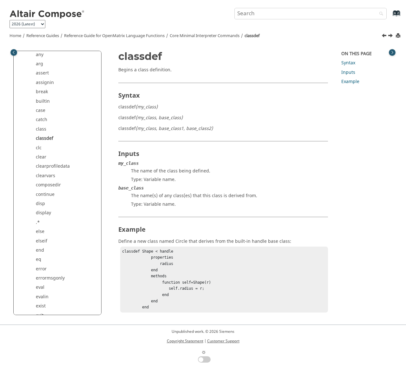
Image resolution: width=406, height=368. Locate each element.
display (43, 213)
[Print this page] (398, 36)
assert (42, 73)
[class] (384, 36)
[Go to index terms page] (390, 16)
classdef (252, 36)
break (42, 91)
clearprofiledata (53, 166)
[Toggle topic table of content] (392, 52)
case (40, 110)
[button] (33, 55)
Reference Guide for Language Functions (114, 36)
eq (38, 259)
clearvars (45, 175)
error (41, 269)
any (39, 54)
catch (41, 119)
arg (39, 64)
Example (350, 81)
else (40, 231)
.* (38, 222)
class (41, 129)
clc (39, 148)
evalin (42, 297)
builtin (43, 101)
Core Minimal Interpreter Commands (204, 36)
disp (40, 203)
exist (41, 306)
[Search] (380, 14)
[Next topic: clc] (391, 36)
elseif (41, 241)
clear (41, 157)
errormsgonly (50, 278)
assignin (45, 82)
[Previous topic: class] (384, 36)
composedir (48, 185)
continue (45, 194)
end (40, 250)
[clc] (391, 36)
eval (40, 287)
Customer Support (223, 341)
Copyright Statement (185, 341)
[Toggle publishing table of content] (13, 52)
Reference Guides (42, 36)
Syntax (348, 63)
